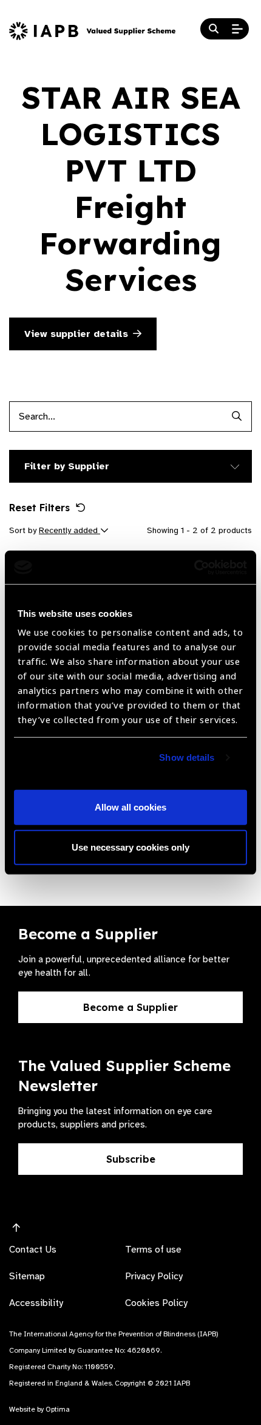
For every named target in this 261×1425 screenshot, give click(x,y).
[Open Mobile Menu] (237, 29)
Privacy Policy (154, 1276)
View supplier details (76, 334)
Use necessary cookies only (130, 847)
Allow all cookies (130, 807)
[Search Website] (213, 29)
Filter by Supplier (66, 466)
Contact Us (32, 1249)
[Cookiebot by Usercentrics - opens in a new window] (194, 567)
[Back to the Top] (16, 1228)
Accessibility (36, 1303)
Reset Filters (39, 508)
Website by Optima (39, 1409)
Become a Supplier (130, 1007)
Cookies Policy (156, 1303)
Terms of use (153, 1249)
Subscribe (130, 1159)
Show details (186, 757)
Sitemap (27, 1276)
